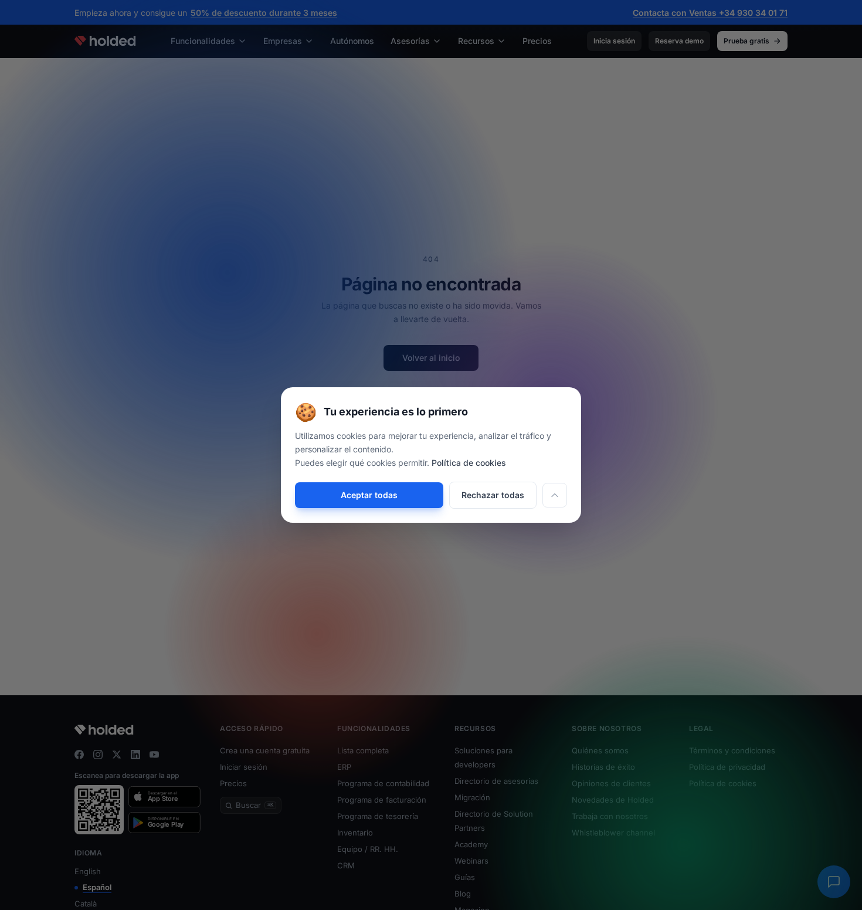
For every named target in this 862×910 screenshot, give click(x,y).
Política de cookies (469, 463)
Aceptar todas (369, 495)
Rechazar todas (492, 495)
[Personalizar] (554, 495)
